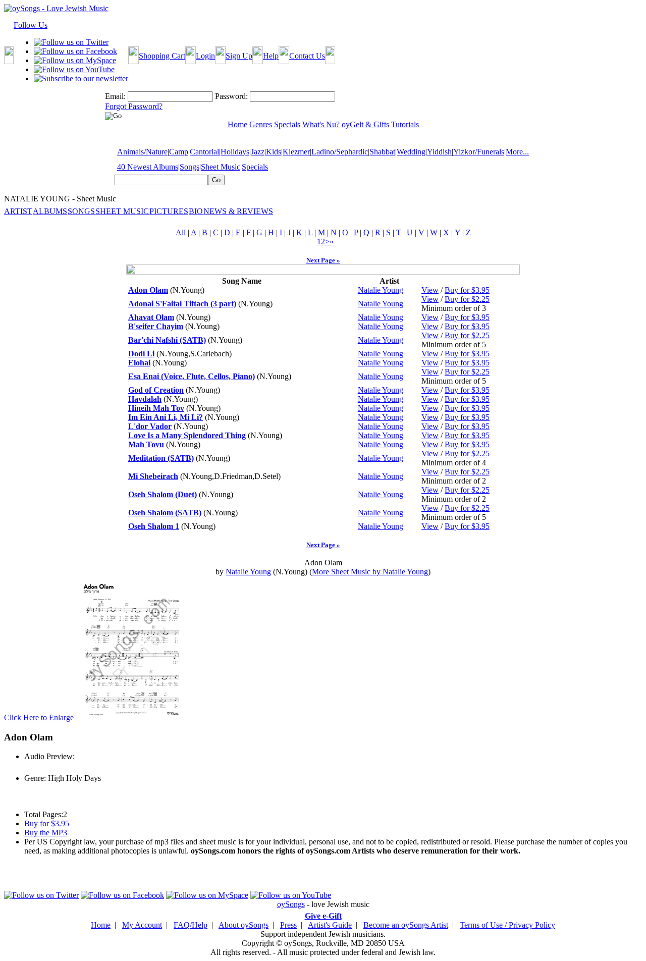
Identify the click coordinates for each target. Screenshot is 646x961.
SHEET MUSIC (122, 211)
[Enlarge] (131, 717)
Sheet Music (220, 167)
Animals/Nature (142, 151)
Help (271, 55)
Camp (178, 151)
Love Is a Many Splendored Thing (187, 435)
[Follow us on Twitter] (71, 42)
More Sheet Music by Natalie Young (370, 571)
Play (30, 767)
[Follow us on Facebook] (75, 51)
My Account (142, 925)
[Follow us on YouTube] (74, 69)
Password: (231, 96)
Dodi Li (141, 353)
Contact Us (307, 55)
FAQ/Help (190, 925)
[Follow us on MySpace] (75, 60)
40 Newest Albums (147, 167)
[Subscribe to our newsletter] (81, 78)
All (181, 232)
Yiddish (439, 151)
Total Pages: (43, 814)
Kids (273, 151)
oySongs (291, 904)
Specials (255, 167)
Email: (115, 96)
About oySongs (243, 925)
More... (517, 151)
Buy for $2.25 (467, 299)
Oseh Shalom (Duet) (162, 494)
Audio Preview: (49, 756)
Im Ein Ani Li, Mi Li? (165, 417)
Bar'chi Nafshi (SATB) (167, 340)
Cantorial (204, 151)
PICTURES (168, 211)
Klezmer (296, 151)
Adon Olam (148, 290)
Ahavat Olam (151, 317)
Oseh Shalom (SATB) (164, 512)
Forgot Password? (134, 106)
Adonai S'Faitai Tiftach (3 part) (182, 303)
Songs (189, 167)
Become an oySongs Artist (405, 925)
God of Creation (156, 390)
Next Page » (323, 260)
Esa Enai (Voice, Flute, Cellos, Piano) (191, 376)
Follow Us (30, 25)
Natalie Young (380, 290)
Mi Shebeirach (153, 476)
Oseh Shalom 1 (153, 526)
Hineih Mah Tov (156, 408)
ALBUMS (50, 211)
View (430, 290)
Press (288, 925)
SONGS (81, 211)
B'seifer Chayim (155, 326)
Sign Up (239, 55)
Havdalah (145, 399)
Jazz (257, 151)
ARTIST (18, 211)
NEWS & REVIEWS (238, 211)
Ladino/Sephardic (339, 151)
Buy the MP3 (45, 832)
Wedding (411, 151)
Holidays (235, 151)
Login (205, 55)
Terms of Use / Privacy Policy (507, 925)
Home (101, 925)
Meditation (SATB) (161, 458)
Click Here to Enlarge (39, 717)
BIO (196, 211)
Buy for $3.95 (467, 290)
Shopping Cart (162, 55)
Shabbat (382, 151)
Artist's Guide (330, 925)
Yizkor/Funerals (478, 151)
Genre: (35, 778)
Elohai (139, 362)
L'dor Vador (150, 426)
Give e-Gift (323, 916)
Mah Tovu (146, 444)
